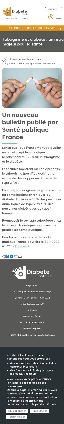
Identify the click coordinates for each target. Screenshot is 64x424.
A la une (35, 59)
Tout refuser (39, 411)
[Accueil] (15, 13)
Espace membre (50, 16)
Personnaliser (16, 417)
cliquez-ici (21, 246)
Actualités (24, 59)
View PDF (20, 256)
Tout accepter (17, 411)
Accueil (13, 59)
